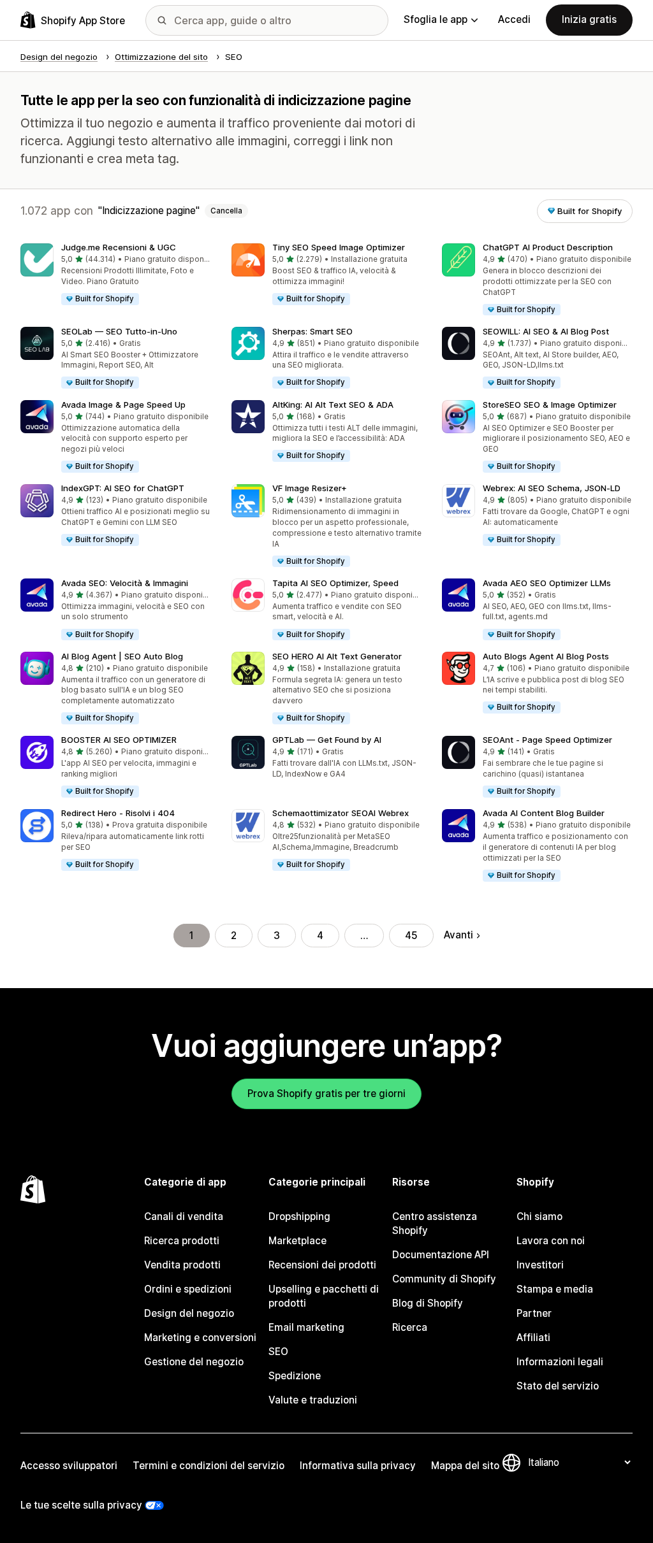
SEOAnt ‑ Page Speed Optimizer (547, 740)
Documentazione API (440, 1255)
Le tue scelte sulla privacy (81, 1505)
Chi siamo (539, 1216)
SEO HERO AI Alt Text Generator (337, 656)
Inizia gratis (589, 19)
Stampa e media (555, 1289)
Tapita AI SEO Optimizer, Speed (335, 583)
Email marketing (306, 1327)
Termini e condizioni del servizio (208, 1466)
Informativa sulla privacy (358, 1466)
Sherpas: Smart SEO (312, 331)
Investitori (540, 1265)
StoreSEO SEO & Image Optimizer (550, 404)
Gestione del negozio (194, 1362)
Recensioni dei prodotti (322, 1265)
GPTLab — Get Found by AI (326, 740)
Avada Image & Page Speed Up (123, 404)
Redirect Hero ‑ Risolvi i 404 (118, 813)
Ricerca (409, 1327)
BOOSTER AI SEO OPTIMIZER (119, 740)
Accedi (514, 19)
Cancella (226, 210)
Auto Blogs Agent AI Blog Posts (546, 656)
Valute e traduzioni (312, 1400)
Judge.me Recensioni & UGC (118, 247)
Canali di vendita (183, 1216)
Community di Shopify (444, 1279)
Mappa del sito (465, 1466)
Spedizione (294, 1376)
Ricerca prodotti (181, 1241)
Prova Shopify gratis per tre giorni (326, 1093)
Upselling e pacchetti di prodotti (323, 1296)
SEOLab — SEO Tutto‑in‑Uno (119, 331)
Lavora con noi (551, 1241)
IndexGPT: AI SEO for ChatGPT (122, 488)
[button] (115, 274)
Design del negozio (189, 1313)
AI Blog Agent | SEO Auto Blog (122, 656)
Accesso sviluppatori (68, 1466)
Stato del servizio (558, 1386)
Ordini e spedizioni (187, 1289)
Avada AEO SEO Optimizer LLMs (547, 583)
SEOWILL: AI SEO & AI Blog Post (546, 331)
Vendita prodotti (182, 1265)
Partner (534, 1313)
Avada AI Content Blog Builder (544, 813)
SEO (278, 1352)
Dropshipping (299, 1216)
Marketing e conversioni (200, 1337)
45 (411, 935)
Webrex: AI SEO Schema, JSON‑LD (551, 488)
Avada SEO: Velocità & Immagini (124, 583)
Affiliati (533, 1337)
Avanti (458, 935)
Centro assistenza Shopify (434, 1223)
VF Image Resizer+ (309, 488)
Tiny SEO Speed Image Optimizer (338, 247)
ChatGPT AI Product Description (548, 247)
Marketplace (297, 1241)
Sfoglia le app (435, 19)
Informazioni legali (560, 1362)
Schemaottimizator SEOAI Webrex (340, 813)
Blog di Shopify (427, 1303)
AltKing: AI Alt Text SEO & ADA (332, 404)
